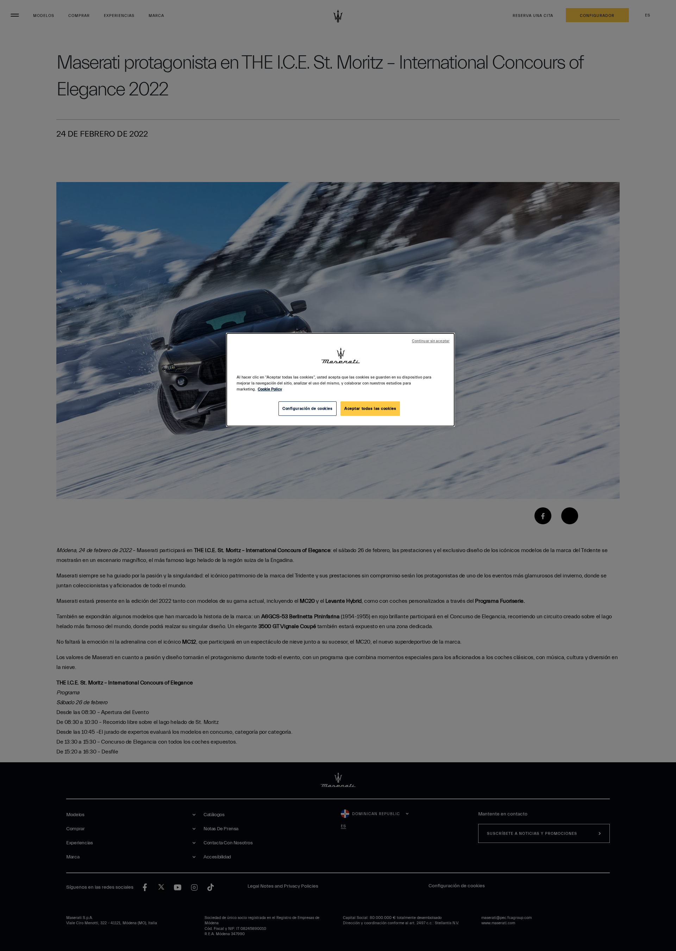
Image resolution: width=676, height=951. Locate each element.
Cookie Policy (270, 389)
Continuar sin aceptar (431, 341)
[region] (340, 380)
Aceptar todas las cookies (370, 408)
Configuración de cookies (307, 408)
